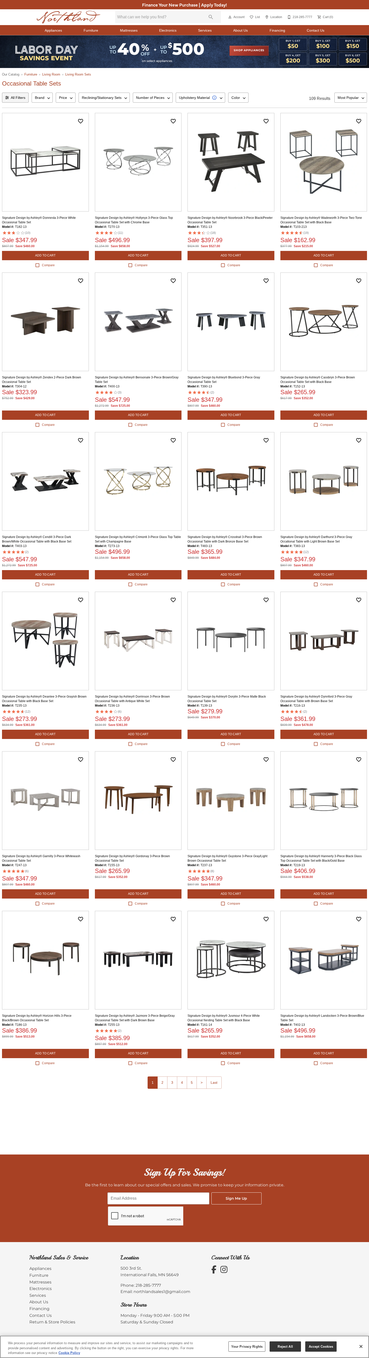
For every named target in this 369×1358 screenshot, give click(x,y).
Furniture (91, 30)
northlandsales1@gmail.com (162, 1291)
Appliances (53, 30)
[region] (184, 1347)
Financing (277, 30)
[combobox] (42, 98)
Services (205, 30)
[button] (230, 17)
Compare (48, 265)
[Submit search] (211, 17)
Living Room (51, 74)
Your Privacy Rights (247, 1346)
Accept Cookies (321, 1346)
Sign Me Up (236, 1198)
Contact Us (315, 30)
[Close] (360, 1346)
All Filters (18, 98)
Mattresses (129, 30)
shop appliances (249, 50)
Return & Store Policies (52, 1322)
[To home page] (68, 17)
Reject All (285, 1346)
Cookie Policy (69, 1353)
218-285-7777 (148, 1285)
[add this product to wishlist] (81, 121)
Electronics (167, 30)
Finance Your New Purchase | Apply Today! (184, 5)
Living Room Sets (78, 74)
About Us (240, 30)
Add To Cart (45, 255)
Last (214, 1082)
